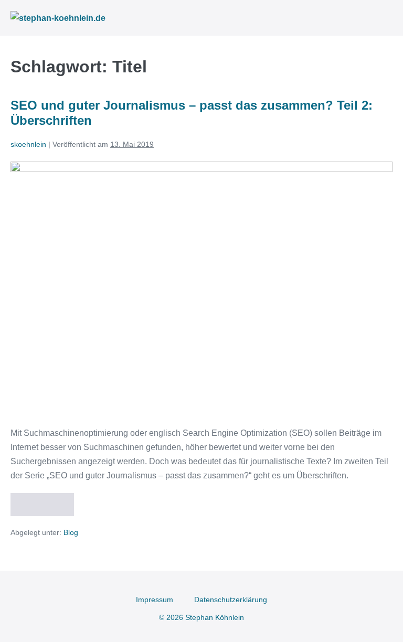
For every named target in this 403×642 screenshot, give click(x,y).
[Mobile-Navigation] (389, 18)
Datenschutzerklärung (230, 599)
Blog (70, 532)
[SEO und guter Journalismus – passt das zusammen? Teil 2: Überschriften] (201, 288)
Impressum (154, 599)
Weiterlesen (46, 501)
